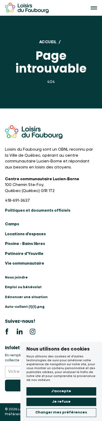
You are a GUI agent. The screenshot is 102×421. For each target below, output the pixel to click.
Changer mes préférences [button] (61, 412)
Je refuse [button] (61, 401)
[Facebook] (7, 332)
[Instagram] (32, 332)
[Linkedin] (20, 332)
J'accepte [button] (61, 391)
